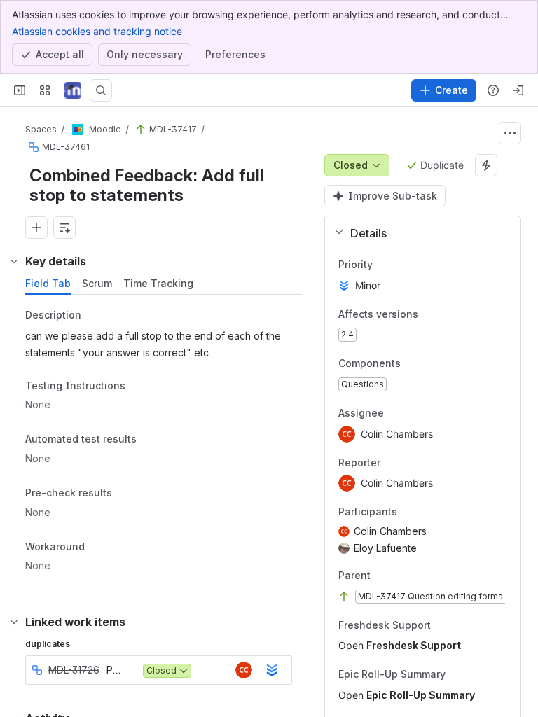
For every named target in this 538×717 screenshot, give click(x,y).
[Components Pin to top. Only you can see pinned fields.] (412, 364)
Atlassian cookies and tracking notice (97, 31)
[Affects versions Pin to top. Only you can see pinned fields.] (429, 314)
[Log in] (518, 90)
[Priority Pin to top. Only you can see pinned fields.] (383, 264)
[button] (417, 233)
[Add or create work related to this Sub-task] (36, 227)
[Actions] (510, 133)
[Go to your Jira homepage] (73, 90)
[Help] (493, 90)
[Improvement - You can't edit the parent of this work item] (140, 129)
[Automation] (486, 165)
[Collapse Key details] (14, 261)
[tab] (48, 283)
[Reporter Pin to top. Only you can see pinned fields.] (411, 462)
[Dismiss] (294, 606)
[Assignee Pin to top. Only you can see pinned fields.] (414, 413)
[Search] (101, 90)
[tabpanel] (165, 444)
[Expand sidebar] (19, 90)
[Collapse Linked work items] (14, 621)
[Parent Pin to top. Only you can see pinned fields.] (401, 575)
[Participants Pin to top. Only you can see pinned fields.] (408, 512)
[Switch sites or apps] (45, 90)
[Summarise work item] (64, 227)
